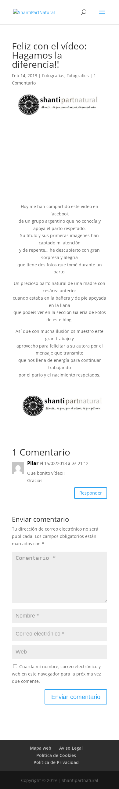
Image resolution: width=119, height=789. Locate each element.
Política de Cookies (56, 755)
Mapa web (40, 748)
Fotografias (53, 75)
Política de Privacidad (56, 762)
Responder (90, 493)
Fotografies (78, 75)
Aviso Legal (71, 748)
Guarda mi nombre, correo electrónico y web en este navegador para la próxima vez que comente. (56, 674)
